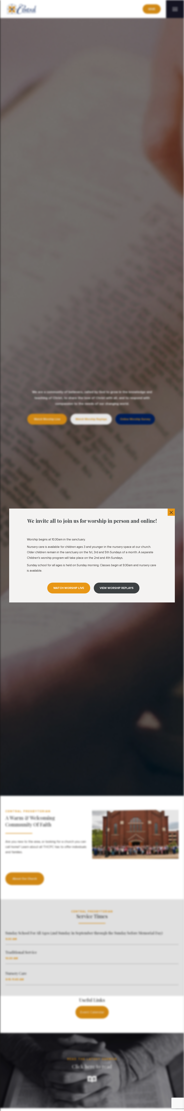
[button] (68, 588)
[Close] (171, 512)
